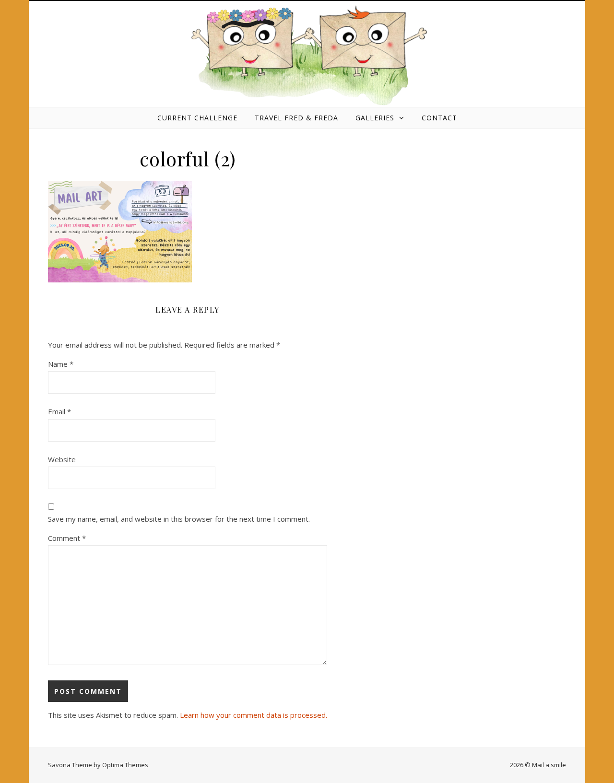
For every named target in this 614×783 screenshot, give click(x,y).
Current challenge (197, 117)
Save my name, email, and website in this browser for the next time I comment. (179, 519)
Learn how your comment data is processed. (253, 715)
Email (59, 411)
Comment (67, 538)
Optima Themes (125, 764)
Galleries (374, 117)
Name (60, 364)
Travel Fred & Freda (296, 117)
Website (62, 459)
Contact (439, 117)
